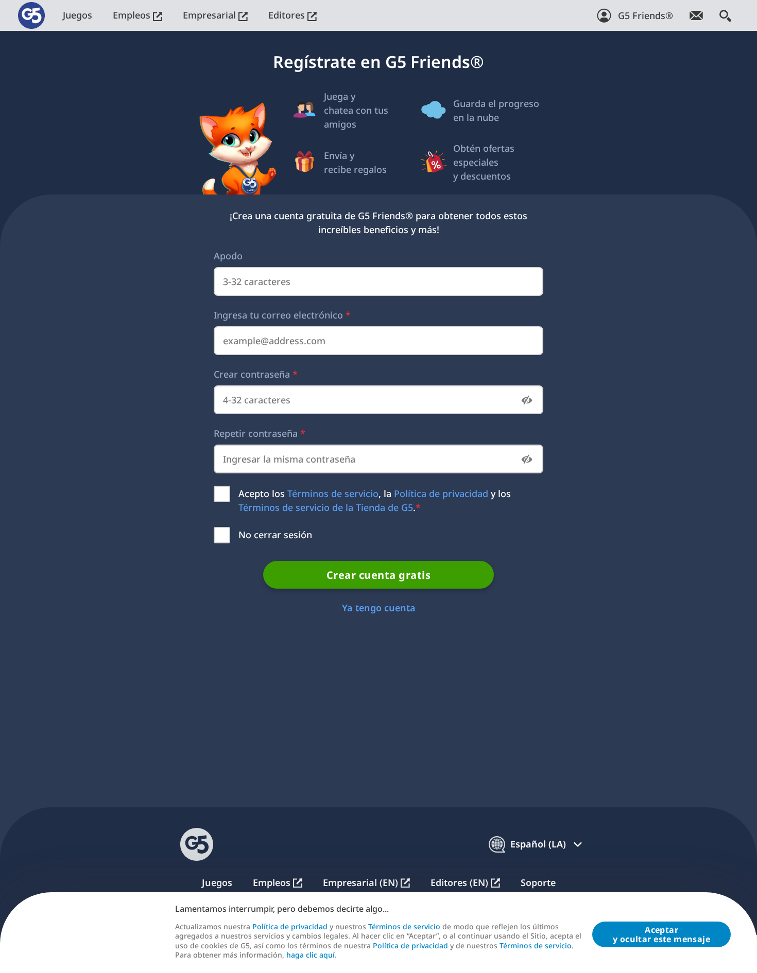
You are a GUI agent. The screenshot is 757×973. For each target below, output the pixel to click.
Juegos (77, 15)
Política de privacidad (441, 493)
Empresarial (210, 15)
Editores (287, 15)
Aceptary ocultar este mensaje (661, 934)
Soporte (538, 883)
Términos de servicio (332, 493)
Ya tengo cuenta (379, 608)
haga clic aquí (310, 955)
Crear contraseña (256, 374)
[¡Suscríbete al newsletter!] (696, 15)
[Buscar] (725, 15)
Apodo (228, 256)
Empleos (133, 15)
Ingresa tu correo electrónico (282, 315)
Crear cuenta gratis (378, 575)
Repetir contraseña (259, 433)
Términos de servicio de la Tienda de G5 (325, 507)
